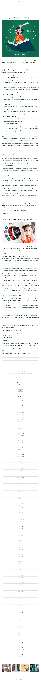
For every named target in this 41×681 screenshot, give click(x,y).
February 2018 (20, 577)
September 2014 (19, 649)
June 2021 (19, 507)
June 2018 (19, 570)
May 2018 (19, 572)
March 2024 (20, 449)
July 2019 (20, 547)
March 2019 (20, 554)
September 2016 (20, 607)
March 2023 (20, 470)
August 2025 (20, 419)
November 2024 (19, 435)
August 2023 (20, 461)
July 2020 (20, 526)
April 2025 (19, 426)
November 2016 (20, 603)
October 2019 (20, 542)
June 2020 (20, 528)
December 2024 (19, 433)
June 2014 (20, 654)
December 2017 (20, 580)
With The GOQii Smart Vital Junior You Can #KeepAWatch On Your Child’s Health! (20, 220)
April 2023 (20, 468)
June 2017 (19, 591)
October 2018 (20, 563)
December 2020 (20, 517)
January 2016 (20, 621)
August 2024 (20, 440)
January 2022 (20, 494)
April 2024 (19, 447)
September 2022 (19, 480)
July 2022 (19, 484)
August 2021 (20, 503)
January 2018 (20, 579)
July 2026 (19, 400)
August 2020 (20, 524)
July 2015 (20, 631)
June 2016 (20, 612)
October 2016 (20, 605)
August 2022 (20, 482)
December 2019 (20, 538)
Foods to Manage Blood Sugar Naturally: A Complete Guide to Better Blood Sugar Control (20, 371)
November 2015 (20, 624)
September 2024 (19, 438)
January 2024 (20, 452)
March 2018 (20, 575)
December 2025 (19, 412)
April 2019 (20, 552)
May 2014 (19, 656)
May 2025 (19, 424)
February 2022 (20, 493)
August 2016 (20, 608)
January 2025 (20, 431)
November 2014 (20, 645)
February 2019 (20, 556)
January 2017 (20, 600)
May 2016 (19, 614)
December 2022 (20, 475)
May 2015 (19, 635)
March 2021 (20, 512)
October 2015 (20, 626)
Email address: (20, 384)
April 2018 (19, 573)
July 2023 (19, 463)
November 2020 (20, 519)
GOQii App (26, 343)
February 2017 (20, 598)
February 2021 (20, 514)
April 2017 (20, 594)
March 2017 (20, 596)
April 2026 (19, 405)
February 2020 (20, 535)
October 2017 (20, 584)
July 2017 (20, 589)
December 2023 (19, 454)
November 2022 (19, 477)
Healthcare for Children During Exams (20, 19)
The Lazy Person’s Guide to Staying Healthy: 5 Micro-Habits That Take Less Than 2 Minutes (20, 373)
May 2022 (19, 487)
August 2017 (20, 587)
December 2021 (20, 496)
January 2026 (20, 410)
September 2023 (19, 459)
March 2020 (20, 533)
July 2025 (19, 421)
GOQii (20, 1)
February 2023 (20, 472)
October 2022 (20, 479)
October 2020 (20, 521)
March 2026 (20, 407)
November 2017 (19, 582)
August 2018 (20, 566)
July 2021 (20, 505)
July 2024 (19, 442)
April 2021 (19, 510)
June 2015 (19, 633)
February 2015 (20, 640)
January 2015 (20, 642)
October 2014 (20, 647)
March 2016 (20, 617)
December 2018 (20, 559)
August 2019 (20, 545)
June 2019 (19, 549)
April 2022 (20, 489)
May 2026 (19, 403)
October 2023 (20, 458)
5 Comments (27, 17)
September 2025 (19, 417)
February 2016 (20, 619)
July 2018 (19, 568)
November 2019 (20, 540)
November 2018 (20, 561)
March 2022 (20, 491)
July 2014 (20, 652)
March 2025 (20, 428)
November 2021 (20, 498)
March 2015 (20, 638)
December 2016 (20, 601)
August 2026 (20, 398)
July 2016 (20, 610)
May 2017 (19, 593)
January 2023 (20, 473)
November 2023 (19, 456)
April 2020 (20, 531)
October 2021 (20, 500)
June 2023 (19, 465)
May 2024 (19, 445)
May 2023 (19, 466)
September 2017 (19, 586)
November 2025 (19, 414)
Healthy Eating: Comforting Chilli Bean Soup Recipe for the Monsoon (20, 375)
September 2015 (20, 628)
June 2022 (19, 486)
